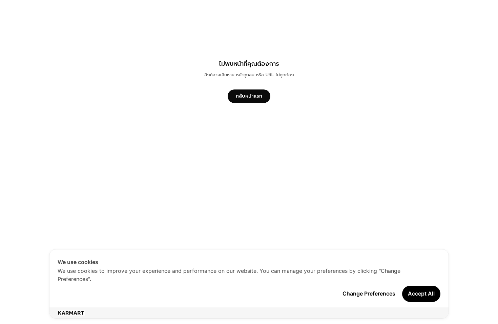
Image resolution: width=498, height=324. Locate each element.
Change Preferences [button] (369, 293)
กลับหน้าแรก (249, 96)
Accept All (421, 293)
